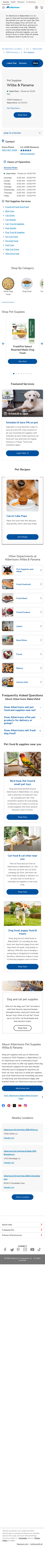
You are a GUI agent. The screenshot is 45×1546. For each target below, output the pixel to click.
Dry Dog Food (11, 240)
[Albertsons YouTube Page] (32, 1250)
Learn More (27, 453)
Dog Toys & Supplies (15, 232)
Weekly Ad (9, 1138)
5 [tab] (23, 373)
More (35, 63)
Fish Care (9, 245)
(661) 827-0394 (9, 150)
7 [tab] (28, 373)
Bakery (27, 668)
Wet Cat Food (12, 249)
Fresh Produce (27, 612)
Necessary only (22, 1544)
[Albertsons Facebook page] (5, 1250)
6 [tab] (26, 373)
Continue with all (36, 1544)
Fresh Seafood (27, 584)
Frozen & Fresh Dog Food (17, 206)
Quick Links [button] (7, 1225)
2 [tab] (16, 373)
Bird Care (9, 211)
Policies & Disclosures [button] (12, 1235)
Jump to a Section (12, 133)
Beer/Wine (27, 640)
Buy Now (27, 361)
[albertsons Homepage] (13, 7)
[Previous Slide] (3, 344)
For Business (31, 2)
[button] (36, 7)
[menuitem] (12, 63)
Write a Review (27, 153)
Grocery (6, 2)
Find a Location (24, 1197)
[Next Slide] (42, 344)
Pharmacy (21, 2)
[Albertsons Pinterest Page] (19, 1250)
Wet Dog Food (12, 253)
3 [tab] (18, 373)
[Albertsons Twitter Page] (12, 1250)
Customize (22, 1538)
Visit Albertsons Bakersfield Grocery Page (23, 1097)
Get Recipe (28, 536)
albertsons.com (29, 1088)
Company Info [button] (8, 1230)
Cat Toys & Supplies (14, 223)
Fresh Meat (27, 598)
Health (13, 2)
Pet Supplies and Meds (27, 570)
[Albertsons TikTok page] (39, 1250)
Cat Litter (10, 215)
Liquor (27, 626)
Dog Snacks (10, 228)
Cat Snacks (10, 219)
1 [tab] (13, 373)
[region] (22, 1537)
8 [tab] (31, 373)
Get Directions (13, 108)
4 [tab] (21, 373)
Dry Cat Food (11, 236)
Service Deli (27, 682)
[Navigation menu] (3, 7)
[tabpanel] (22, 341)
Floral (27, 654)
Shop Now (22, 115)
